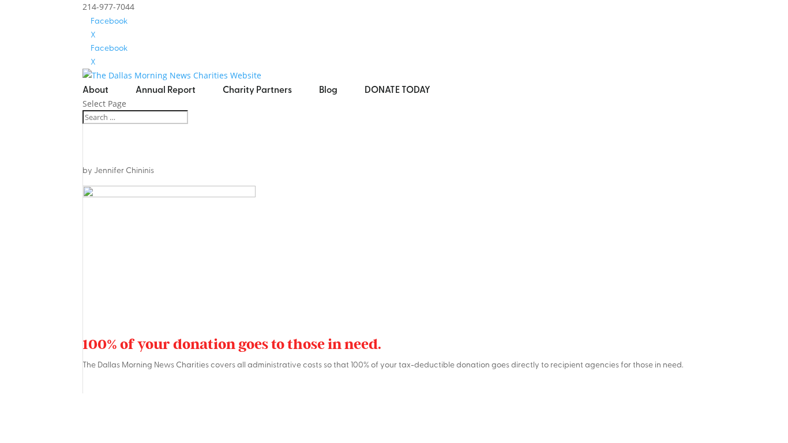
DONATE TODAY (397, 89)
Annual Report (166, 89)
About (95, 89)
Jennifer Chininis (124, 169)
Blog (328, 89)
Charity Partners (257, 89)
